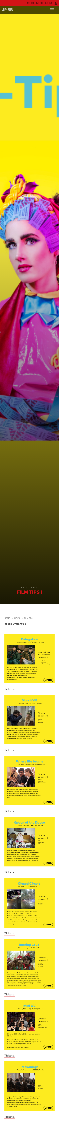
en (56, 3)
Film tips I (28, 618)
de (50, 3)
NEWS (17, 618)
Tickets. (9, 689)
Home (7, 618)
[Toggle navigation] (52, 9)
